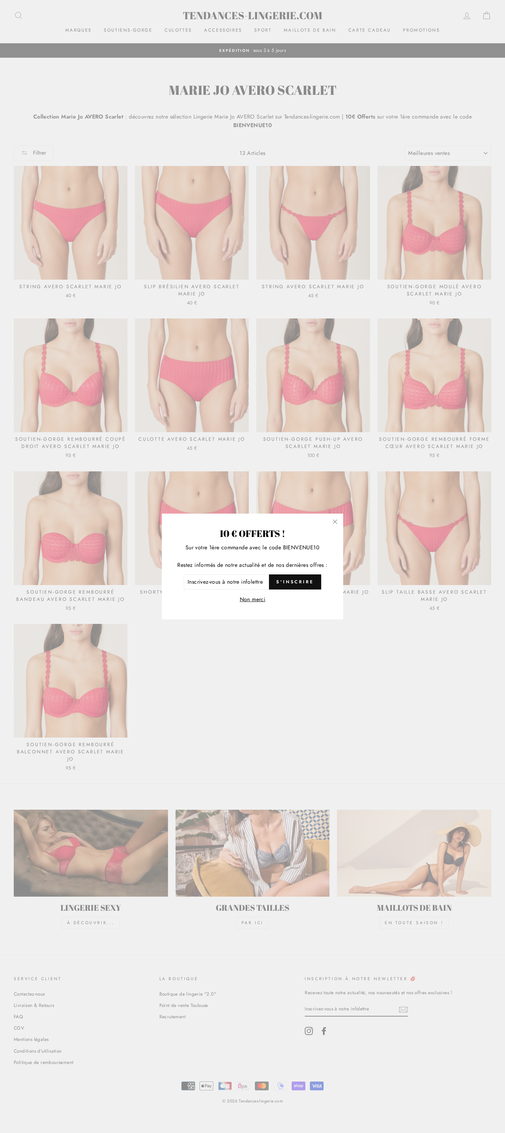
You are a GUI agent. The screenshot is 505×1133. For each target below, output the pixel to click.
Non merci (253, 599)
